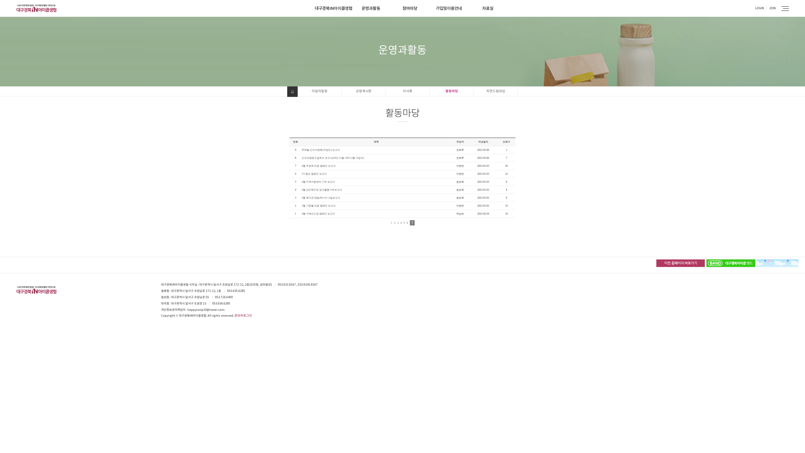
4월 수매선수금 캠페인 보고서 (318, 213)
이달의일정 (319, 91)
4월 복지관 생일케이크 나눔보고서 (321, 197)
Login (759, 8)
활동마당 (451, 91)
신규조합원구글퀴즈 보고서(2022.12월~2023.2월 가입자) (333, 157)
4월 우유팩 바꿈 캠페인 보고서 (319, 165)
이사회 (407, 91)
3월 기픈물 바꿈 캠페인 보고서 (319, 205)
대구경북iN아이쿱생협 (333, 8)
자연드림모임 (495, 91)
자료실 (487, 8)
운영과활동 (371, 8)
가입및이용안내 (449, 8)
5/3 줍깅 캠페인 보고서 (314, 173)
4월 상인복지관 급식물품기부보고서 (322, 189)
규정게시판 (363, 91)
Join (772, 8)
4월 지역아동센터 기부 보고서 (318, 181)
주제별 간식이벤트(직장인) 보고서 (321, 149)
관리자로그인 (243, 316)
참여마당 (409, 8)
